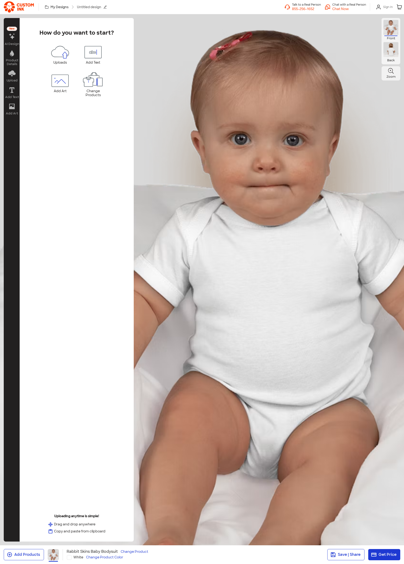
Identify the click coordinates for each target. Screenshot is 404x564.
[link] (19, 7)
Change (134, 552)
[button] (349, 9)
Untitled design (89, 7)
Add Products (27, 554)
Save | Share (349, 554)
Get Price (388, 554)
